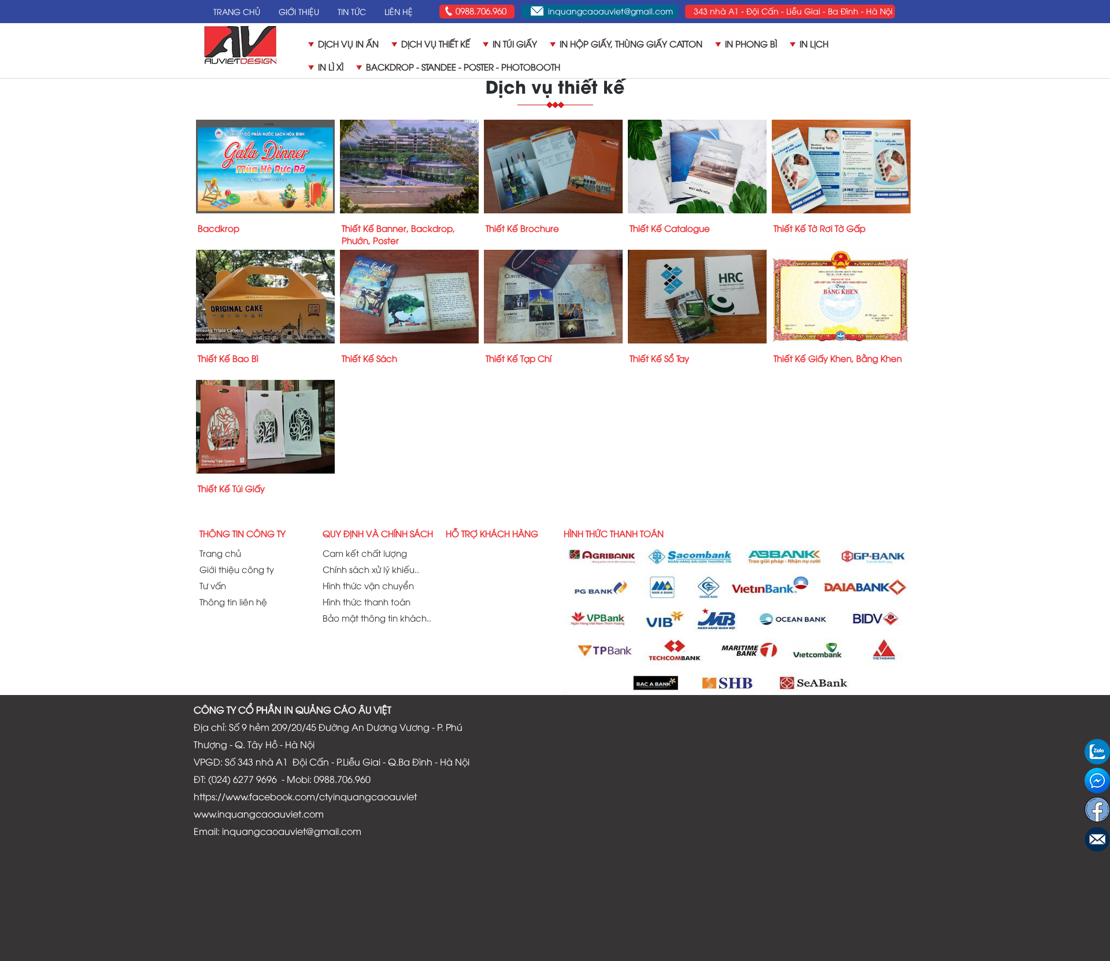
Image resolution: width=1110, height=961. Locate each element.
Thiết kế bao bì (228, 358)
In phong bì (751, 43)
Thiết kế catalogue (670, 228)
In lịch (814, 43)
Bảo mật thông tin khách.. (377, 617)
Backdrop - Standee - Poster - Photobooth (463, 66)
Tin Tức (352, 11)
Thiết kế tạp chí (519, 358)
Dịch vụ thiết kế (435, 43)
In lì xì (330, 66)
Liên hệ (398, 11)
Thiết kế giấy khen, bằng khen (838, 358)
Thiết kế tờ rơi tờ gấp (819, 228)
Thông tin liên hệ (233, 601)
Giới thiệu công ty (236, 569)
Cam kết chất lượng (365, 553)
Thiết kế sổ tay (659, 358)
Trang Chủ (236, 11)
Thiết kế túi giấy (231, 488)
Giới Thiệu (299, 11)
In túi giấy (515, 43)
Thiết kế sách (369, 358)
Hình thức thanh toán (366, 601)
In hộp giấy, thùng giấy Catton (631, 43)
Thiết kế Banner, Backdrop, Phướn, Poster (398, 234)
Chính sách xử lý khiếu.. (371, 569)
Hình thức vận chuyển (368, 585)
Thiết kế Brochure (522, 228)
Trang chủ (220, 553)
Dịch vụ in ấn (348, 43)
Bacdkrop (218, 228)
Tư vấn (212, 585)
